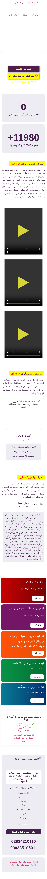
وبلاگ (25, 15)
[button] (2, 51)
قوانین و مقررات (23, 809)
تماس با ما (13, 15)
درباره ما (23, 818)
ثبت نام (35, 15)
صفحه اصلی (23, 797)
